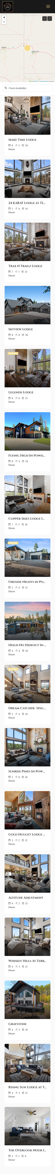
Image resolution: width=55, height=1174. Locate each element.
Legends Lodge (20, 392)
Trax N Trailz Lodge (25, 266)
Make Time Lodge (22, 140)
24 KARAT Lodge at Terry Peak (27, 203)
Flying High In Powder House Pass (27, 456)
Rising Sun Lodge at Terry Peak (27, 1087)
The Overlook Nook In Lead (27, 1150)
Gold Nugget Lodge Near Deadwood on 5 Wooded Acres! (27, 835)
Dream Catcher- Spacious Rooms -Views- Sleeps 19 (27, 708)
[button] (27, 48)
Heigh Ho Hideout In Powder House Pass (27, 645)
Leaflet (35, 81)
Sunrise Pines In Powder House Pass (27, 771)
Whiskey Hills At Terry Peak (27, 961)
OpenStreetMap (44, 81)
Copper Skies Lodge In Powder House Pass (27, 519)
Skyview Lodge (20, 329)
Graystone (17, 1024)
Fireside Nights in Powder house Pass (27, 582)
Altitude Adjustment (25, 898)
